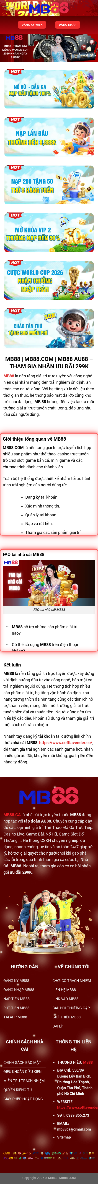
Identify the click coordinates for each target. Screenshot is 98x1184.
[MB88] (49, 8)
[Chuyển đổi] (7, 627)
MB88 (88, 1062)
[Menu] (6, 7)
